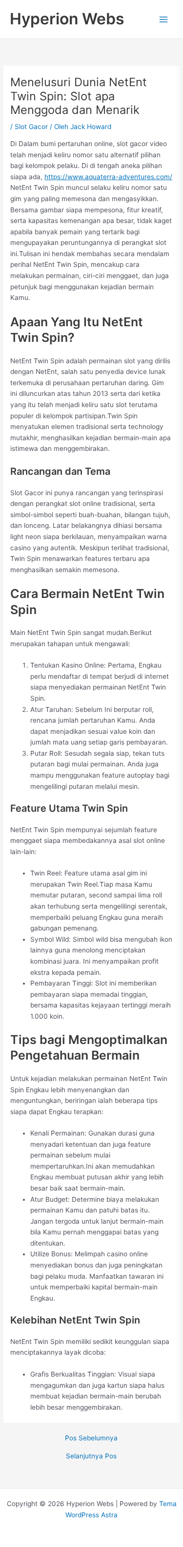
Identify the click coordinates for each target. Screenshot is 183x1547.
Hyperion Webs (67, 18)
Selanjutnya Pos (91, 1456)
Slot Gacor (31, 126)
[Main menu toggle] (164, 19)
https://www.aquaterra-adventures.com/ (108, 177)
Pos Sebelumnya (91, 1438)
